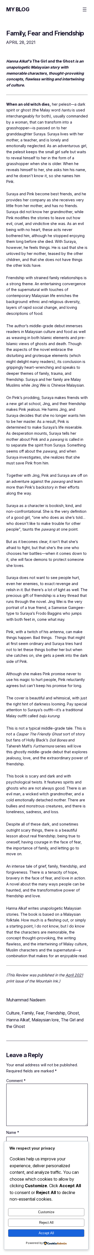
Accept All (46, 1233)
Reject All (46, 1223)
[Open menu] (84, 9)
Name (12, 1132)
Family (28, 1013)
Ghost (73, 1013)
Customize (46, 1212)
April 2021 (74, 975)
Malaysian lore (45, 1019)
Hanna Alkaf (18, 1019)
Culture (13, 1013)
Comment (16, 1080)
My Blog (17, 9)
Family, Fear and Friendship (45, 33)
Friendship (55, 1013)
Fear (40, 1013)
